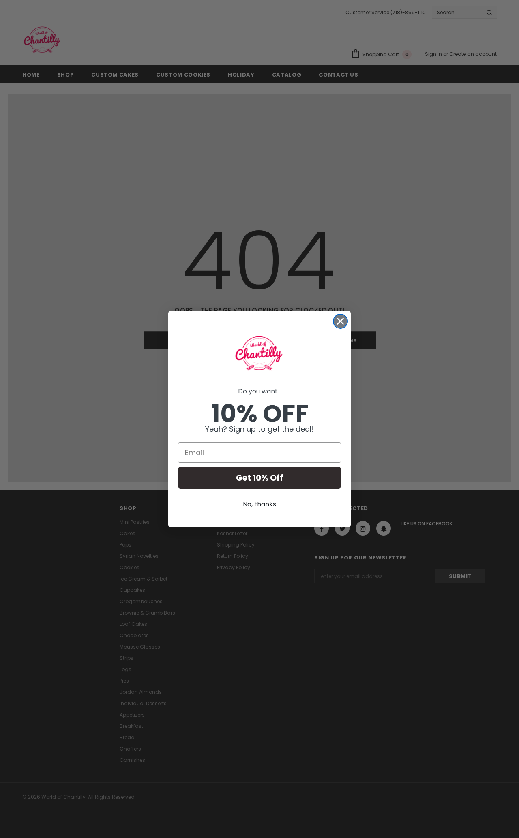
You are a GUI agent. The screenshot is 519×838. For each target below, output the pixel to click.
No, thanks (259, 504)
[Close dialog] (340, 321)
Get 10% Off (259, 477)
